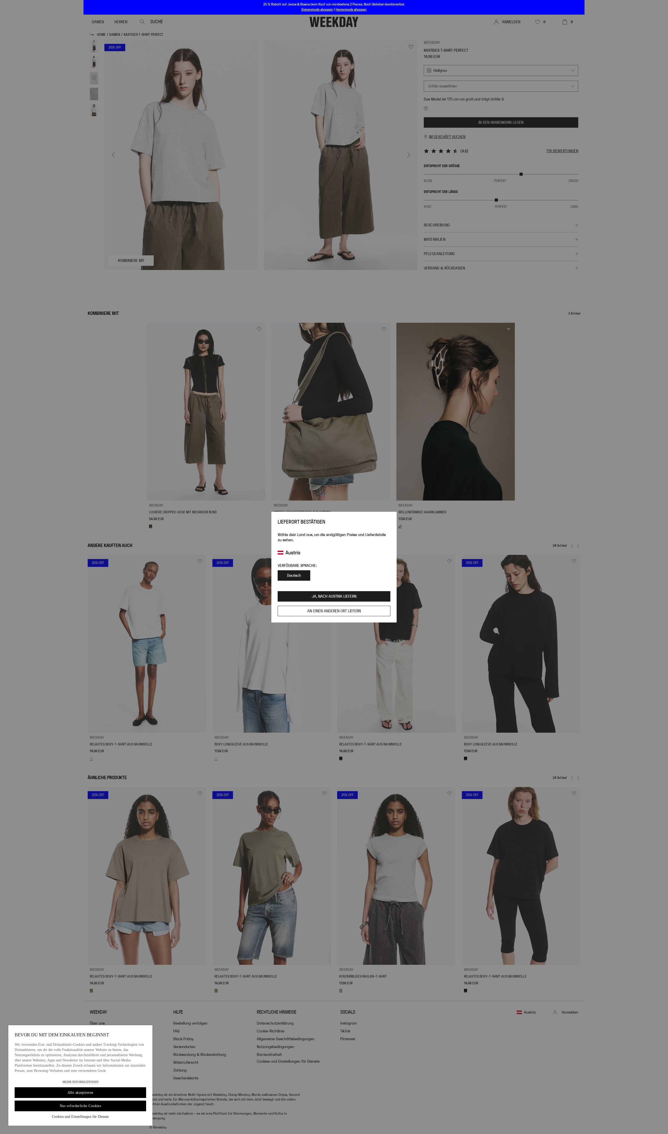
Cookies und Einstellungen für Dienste (80, 1117)
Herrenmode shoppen (351, 9)
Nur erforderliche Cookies (80, 1106)
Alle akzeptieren (80, 1093)
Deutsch (294, 575)
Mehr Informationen (80, 1082)
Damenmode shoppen (317, 9)
